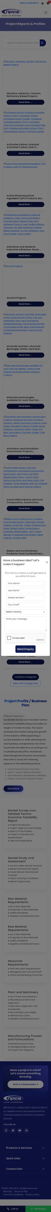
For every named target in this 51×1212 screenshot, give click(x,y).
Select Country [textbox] (13, 611)
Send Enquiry (25, 649)
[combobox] (25, 611)
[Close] (47, 562)
